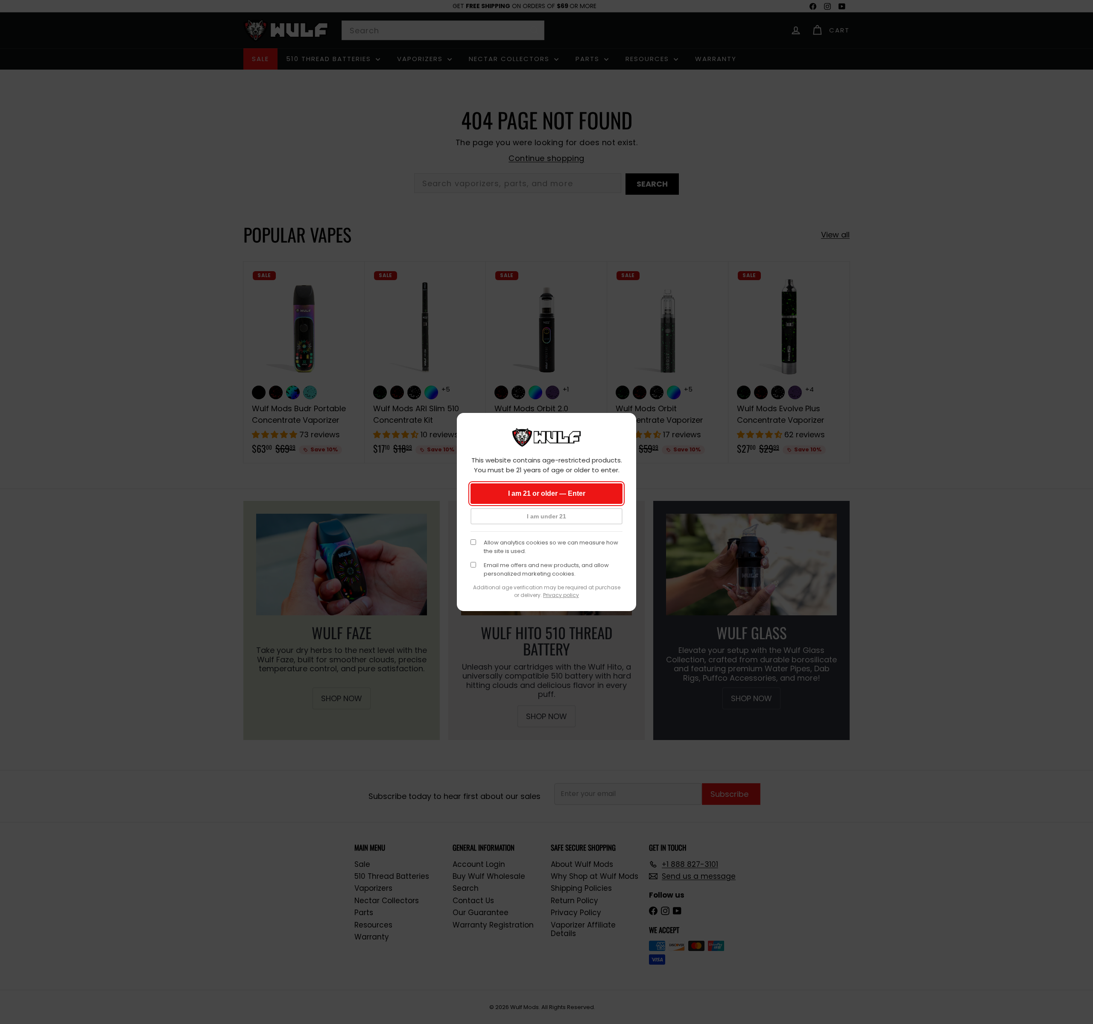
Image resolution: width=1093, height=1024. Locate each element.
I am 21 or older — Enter (546, 493)
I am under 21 (546, 516)
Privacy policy (561, 595)
